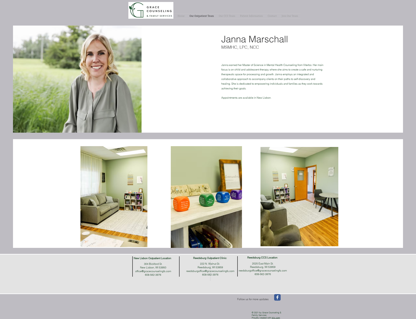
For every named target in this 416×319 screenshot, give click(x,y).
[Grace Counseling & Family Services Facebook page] (277, 297)
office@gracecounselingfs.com (153, 271)
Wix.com (276, 317)
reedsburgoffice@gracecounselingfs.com (263, 270)
